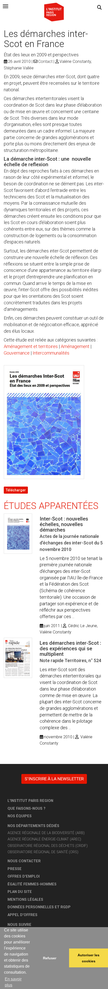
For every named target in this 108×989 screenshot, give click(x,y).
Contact (45, 61)
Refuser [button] (49, 958)
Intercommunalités (51, 353)
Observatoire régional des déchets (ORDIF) (48, 846)
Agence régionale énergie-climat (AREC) (44, 839)
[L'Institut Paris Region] (54, 11)
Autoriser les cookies (88, 958)
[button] (99, 8)
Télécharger (16, 490)
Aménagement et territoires (31, 346)
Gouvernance (17, 353)
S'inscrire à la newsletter (54, 778)
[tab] (5, 6)
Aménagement (75, 346)
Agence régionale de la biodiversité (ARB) (46, 833)
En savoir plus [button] (13, 982)
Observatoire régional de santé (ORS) (43, 852)
